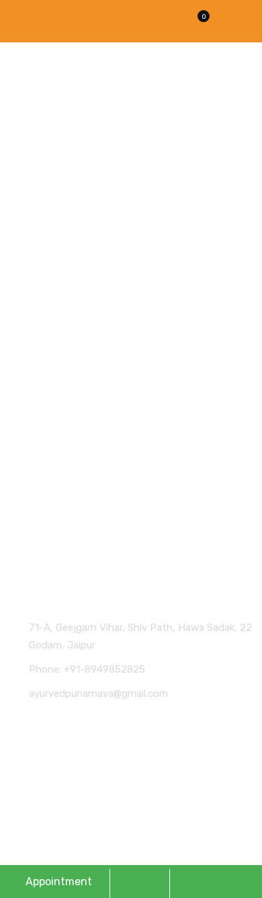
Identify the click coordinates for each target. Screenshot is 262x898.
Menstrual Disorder (66, 479)
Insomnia (43, 453)
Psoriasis (43, 530)
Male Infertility (55, 504)
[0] (196, 25)
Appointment (59, 881)
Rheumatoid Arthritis (71, 428)
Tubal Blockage (56, 402)
